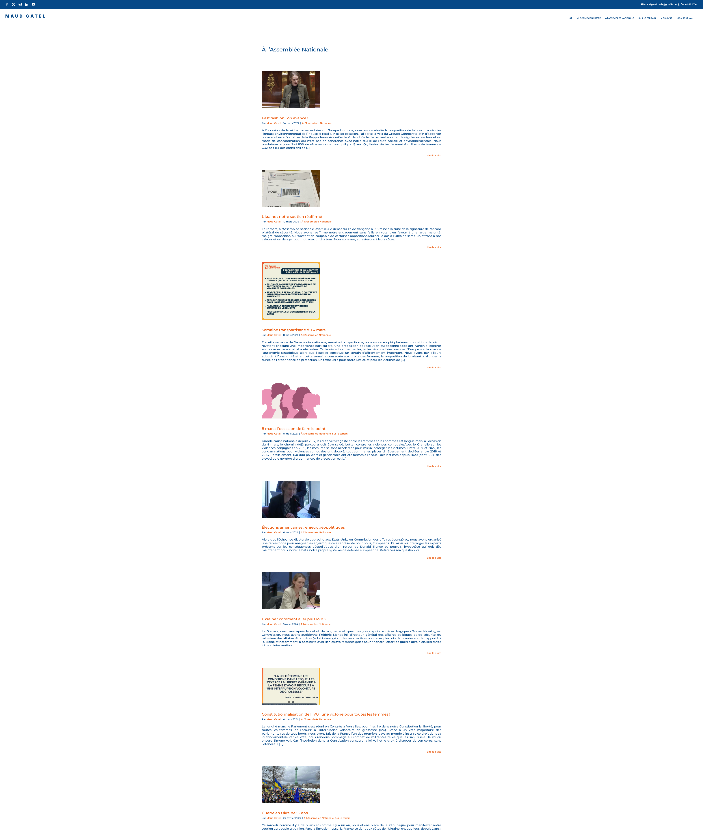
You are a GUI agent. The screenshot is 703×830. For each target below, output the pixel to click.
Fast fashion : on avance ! (285, 118)
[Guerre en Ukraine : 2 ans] (291, 784)
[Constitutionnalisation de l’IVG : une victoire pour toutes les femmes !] (291, 686)
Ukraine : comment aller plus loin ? (294, 619)
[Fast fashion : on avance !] (291, 89)
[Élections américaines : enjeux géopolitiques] (291, 499)
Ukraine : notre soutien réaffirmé (292, 216)
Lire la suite (434, 155)
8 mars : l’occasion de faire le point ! (294, 428)
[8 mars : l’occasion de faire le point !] (291, 400)
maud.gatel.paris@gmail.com (661, 4)
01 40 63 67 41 (690, 4)
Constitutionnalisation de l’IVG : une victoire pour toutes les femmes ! (326, 714)
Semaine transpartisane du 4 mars (294, 330)
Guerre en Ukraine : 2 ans (285, 813)
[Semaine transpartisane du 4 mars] (291, 291)
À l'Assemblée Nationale (317, 123)
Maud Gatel (274, 123)
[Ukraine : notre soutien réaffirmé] (291, 188)
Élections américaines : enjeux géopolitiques (303, 527)
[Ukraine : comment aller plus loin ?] (291, 590)
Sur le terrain (340, 433)
